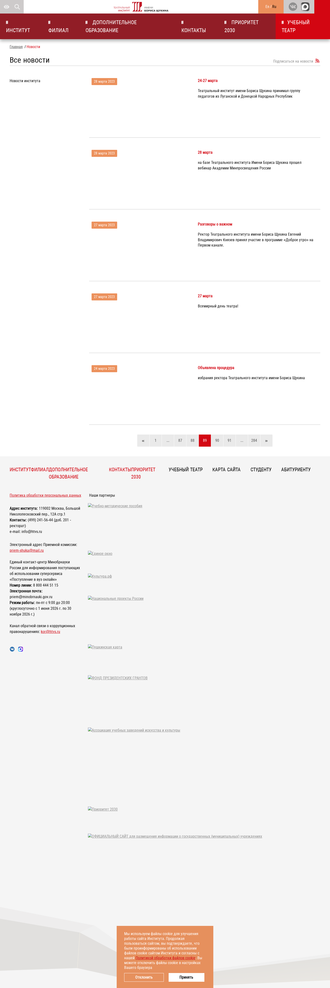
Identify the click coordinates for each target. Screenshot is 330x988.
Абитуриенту (296, 469)
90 (217, 440)
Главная (16, 46)
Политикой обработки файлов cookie (165, 958)
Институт (18, 30)
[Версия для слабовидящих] (6, 7)
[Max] (305, 6)
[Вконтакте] (292, 6)
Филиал (58, 30)
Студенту (261, 469)
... (167, 440)
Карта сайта (226, 469)
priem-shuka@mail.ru (27, 550)
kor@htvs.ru (50, 631)
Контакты (193, 30)
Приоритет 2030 (241, 26)
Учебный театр (296, 26)
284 (254, 440)
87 (180, 440)
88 (192, 440)
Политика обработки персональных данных (45, 495)
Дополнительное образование (111, 26)
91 (229, 440)
